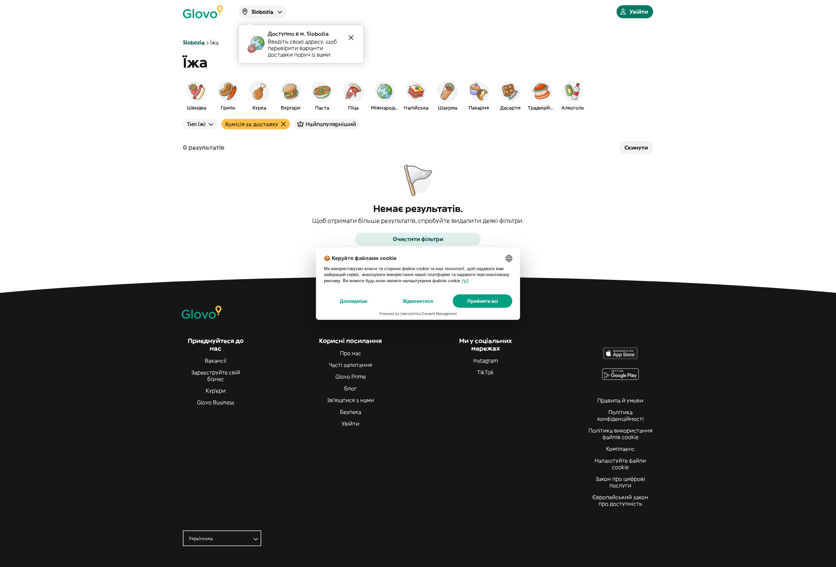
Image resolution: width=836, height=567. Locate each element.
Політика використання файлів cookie (620, 433)
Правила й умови (620, 400)
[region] (418, 95)
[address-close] (351, 37)
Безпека (350, 412)
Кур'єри (216, 390)
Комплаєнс (620, 449)
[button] (196, 95)
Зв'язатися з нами (350, 400)
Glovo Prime (350, 376)
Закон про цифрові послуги (620, 482)
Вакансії (215, 360)
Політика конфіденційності (620, 415)
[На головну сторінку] (203, 11)
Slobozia (194, 42)
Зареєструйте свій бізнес (215, 375)
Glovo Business (215, 402)
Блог (350, 388)
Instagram (485, 360)
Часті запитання (350, 365)
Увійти (350, 423)
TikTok (485, 372)
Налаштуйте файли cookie (620, 463)
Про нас (350, 353)
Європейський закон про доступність (620, 500)
